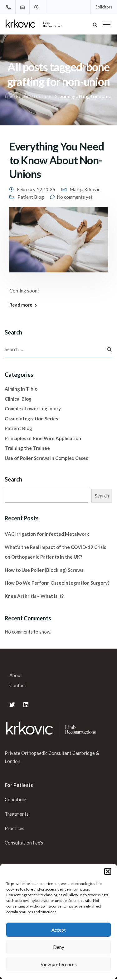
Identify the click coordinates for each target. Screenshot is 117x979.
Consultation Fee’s (24, 842)
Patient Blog (30, 197)
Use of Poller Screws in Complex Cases (46, 458)
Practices (14, 828)
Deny (58, 947)
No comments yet (75, 197)
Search (13, 479)
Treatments (17, 814)
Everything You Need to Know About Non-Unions (56, 160)
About (15, 675)
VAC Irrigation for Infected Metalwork (47, 534)
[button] (108, 871)
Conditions (16, 799)
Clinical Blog (18, 399)
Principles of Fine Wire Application (43, 438)
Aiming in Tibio (21, 389)
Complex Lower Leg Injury (33, 408)
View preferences (59, 964)
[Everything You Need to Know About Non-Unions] (58, 243)
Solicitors (103, 6)
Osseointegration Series (31, 418)
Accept (58, 930)
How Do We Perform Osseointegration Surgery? (57, 583)
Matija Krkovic (85, 189)
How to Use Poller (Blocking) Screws (44, 570)
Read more (20, 305)
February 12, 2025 (36, 189)
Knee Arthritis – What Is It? (34, 596)
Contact (17, 685)
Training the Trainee (27, 448)
